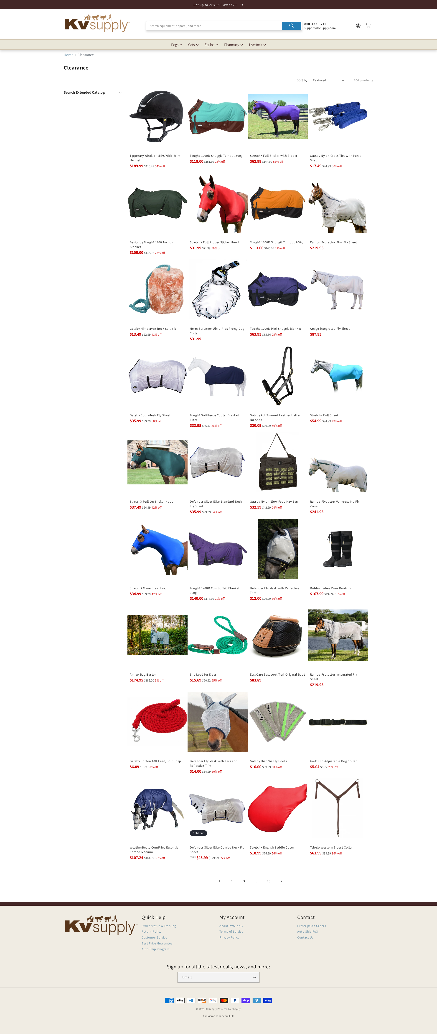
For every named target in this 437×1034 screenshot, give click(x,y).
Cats (191, 44)
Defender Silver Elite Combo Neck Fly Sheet (217, 849)
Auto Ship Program (156, 949)
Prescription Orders (311, 926)
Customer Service (154, 937)
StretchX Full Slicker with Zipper (273, 156)
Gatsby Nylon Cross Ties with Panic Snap (335, 158)
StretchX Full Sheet (324, 415)
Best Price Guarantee (157, 943)
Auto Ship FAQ (307, 931)
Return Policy (151, 931)
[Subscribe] (254, 977)
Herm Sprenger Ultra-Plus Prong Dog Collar (217, 331)
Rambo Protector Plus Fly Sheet (333, 242)
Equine (209, 44)
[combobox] (224, 26)
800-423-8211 (315, 24)
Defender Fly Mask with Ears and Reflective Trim (214, 763)
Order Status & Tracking (159, 926)
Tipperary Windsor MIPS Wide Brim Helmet (155, 158)
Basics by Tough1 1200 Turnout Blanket (152, 244)
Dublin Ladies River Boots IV (330, 588)
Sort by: (302, 80)
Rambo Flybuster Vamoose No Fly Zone (335, 503)
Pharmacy (231, 44)
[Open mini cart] (368, 26)
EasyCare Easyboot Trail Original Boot (277, 674)
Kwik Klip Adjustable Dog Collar (333, 761)
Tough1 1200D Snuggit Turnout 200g (276, 242)
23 (268, 881)
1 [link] (220, 881)
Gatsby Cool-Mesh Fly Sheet (150, 415)
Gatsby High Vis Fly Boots (268, 761)
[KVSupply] (98, 23)
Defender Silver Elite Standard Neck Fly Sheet (216, 503)
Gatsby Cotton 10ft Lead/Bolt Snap (155, 761)
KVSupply (211, 1009)
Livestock (255, 44)
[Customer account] (358, 26)
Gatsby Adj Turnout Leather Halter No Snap (275, 417)
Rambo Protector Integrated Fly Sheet (333, 676)
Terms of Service (231, 931)
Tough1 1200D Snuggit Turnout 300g (216, 156)
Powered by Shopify (229, 1009)
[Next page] (281, 881)
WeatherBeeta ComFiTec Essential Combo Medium (155, 849)
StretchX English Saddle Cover (272, 847)
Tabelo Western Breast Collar (331, 847)
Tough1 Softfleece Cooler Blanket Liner (214, 417)
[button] (93, 92)
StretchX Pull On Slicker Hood (151, 501)
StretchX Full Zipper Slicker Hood (214, 242)
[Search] (291, 26)
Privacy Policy (229, 937)
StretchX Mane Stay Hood (148, 588)
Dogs (174, 44)
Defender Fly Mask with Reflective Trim (274, 590)
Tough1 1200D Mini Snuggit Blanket (275, 329)
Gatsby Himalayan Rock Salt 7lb (153, 329)
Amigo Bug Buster (143, 674)
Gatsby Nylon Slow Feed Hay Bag (274, 501)
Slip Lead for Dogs (203, 674)
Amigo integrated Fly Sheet (330, 329)
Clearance (86, 54)
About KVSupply (231, 926)
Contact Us (305, 937)
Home (68, 54)
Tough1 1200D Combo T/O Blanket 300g (215, 590)
